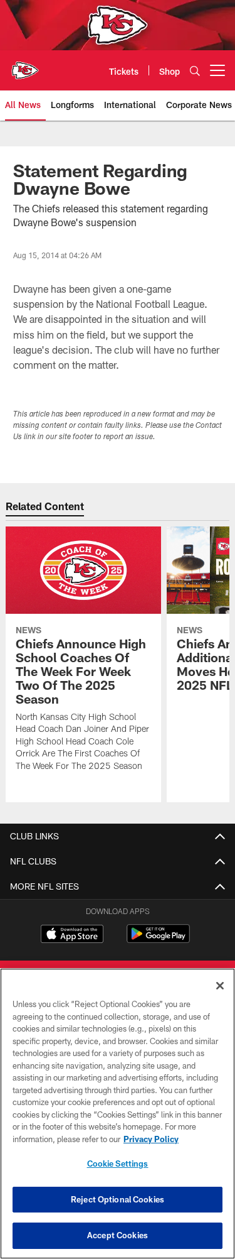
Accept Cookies (117, 1235)
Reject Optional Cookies (117, 1199)
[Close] (220, 986)
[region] (117, 1113)
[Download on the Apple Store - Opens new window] (72, 935)
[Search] (195, 70)
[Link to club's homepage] (25, 65)
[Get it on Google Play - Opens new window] (158, 940)
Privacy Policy (151, 1139)
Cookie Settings (118, 1163)
